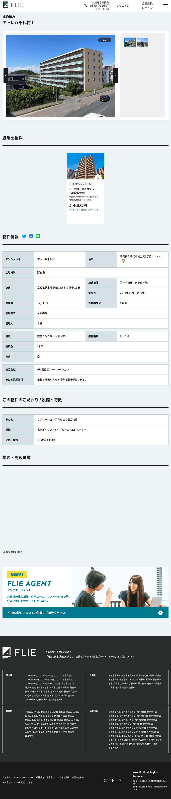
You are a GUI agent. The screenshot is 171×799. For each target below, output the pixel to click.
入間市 (40, 692)
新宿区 (48, 712)
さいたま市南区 (32, 683)
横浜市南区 (114, 716)
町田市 (35, 728)
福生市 (35, 732)
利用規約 (7, 777)
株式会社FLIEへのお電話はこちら (18, 782)
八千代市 (124, 683)
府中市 (66, 724)
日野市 (57, 728)
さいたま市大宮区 (48, 675)
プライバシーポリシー (23, 777)
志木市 (53, 692)
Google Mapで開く (13, 552)
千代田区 (29, 712)
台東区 (62, 712)
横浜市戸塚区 (127, 720)
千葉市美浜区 (125, 679)
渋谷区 (57, 716)
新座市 (67, 692)
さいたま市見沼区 (65, 675)
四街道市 (158, 683)
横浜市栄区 (137, 724)
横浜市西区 (141, 712)
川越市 (58, 683)
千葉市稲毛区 (142, 675)
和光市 (60, 692)
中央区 (37, 712)
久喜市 (74, 692)
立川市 (37, 724)
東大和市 (49, 732)
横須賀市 (113, 740)
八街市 (112, 688)
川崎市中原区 (115, 732)
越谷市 (73, 688)
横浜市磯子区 (142, 716)
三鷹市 (52, 724)
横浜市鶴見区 (115, 712)
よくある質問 (63, 777)
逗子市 (159, 740)
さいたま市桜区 (49, 679)
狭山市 (52, 688)
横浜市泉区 (148, 724)
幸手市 (64, 696)
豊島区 (28, 720)
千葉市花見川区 (128, 675)
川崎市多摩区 (140, 732)
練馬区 (53, 720)
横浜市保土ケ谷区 (127, 716)
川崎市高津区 (127, 732)
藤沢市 (134, 740)
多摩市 (64, 732)
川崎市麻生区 (115, 736)
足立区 (60, 720)
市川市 (135, 679)
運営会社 (51, 777)
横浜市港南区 (140, 720)
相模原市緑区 (127, 736)
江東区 (76, 712)
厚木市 (125, 744)
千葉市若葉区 (155, 675)
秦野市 (118, 744)
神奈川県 (94, 711)
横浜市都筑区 (127, 728)
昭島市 (73, 724)
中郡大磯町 (114, 748)
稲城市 (71, 732)
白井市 (125, 688)
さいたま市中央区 (33, 679)
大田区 (42, 716)
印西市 (118, 688)
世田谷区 (49, 716)
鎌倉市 (127, 740)
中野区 (64, 716)
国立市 (28, 732)
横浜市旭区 (152, 720)
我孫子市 (133, 683)
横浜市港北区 (115, 720)
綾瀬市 (155, 744)
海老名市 (140, 744)
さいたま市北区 (32, 675)
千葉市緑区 (114, 679)
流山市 (116, 683)
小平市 (50, 728)
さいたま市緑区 (47, 683)
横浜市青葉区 (115, 728)
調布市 (28, 728)
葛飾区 (67, 720)
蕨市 (27, 692)
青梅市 (59, 724)
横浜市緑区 (114, 724)
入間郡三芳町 (42, 700)
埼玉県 (9, 675)
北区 (34, 720)
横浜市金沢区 (155, 716)
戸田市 (33, 692)
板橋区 (46, 720)
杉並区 (71, 716)
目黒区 (35, 716)
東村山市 (65, 728)
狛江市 (42, 732)
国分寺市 (74, 728)
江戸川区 (75, 720)
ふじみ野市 (30, 700)
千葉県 (93, 675)
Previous (6, 75)
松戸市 (149, 679)
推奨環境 (40, 777)
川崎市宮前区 (153, 732)
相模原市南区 (155, 736)
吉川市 (71, 696)
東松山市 (36, 688)
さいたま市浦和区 (65, 679)
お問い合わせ (78, 777)
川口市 (71, 683)
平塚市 (120, 740)
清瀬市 (57, 732)
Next (115, 75)
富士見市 (36, 696)
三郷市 (44, 696)
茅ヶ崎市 (151, 740)
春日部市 (45, 688)
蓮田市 (50, 696)
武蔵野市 (45, 724)
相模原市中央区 (141, 736)
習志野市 (157, 679)
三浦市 (112, 744)
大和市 (132, 744)
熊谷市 (64, 683)
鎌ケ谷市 (142, 683)
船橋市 (142, 679)
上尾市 (59, 688)
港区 (43, 712)
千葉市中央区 (115, 675)
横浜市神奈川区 (128, 712)
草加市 (66, 688)
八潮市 (28, 696)
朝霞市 (46, 692)
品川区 (28, 716)
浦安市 (150, 683)
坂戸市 (57, 696)
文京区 (55, 712)
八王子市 (29, 724)
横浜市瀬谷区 (125, 724)
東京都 (9, 711)
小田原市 (142, 740)
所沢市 (28, 688)
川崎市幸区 (152, 728)
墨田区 (69, 712)
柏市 (111, 683)
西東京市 (29, 736)
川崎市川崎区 (140, 728)
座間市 (148, 744)
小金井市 (43, 728)
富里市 (132, 688)
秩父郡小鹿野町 (56, 700)
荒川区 (40, 720)
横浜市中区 (152, 712)
